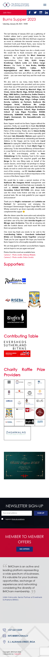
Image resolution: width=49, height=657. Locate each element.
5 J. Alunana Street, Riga (21, 642)
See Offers (24, 549)
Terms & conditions (18, 519)
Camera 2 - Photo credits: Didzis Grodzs (19, 257)
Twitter (35, 12)
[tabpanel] (24, 585)
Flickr (41, 12)
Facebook (29, 12)
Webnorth (17, 654)
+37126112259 (15, 630)
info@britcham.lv (18, 635)
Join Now (7, 12)
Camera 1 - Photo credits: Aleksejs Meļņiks (20, 255)
